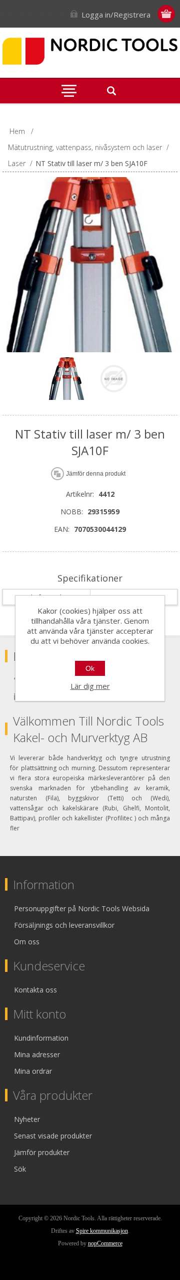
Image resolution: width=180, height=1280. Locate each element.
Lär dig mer (90, 686)
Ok (90, 668)
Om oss (27, 941)
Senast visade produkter (53, 1136)
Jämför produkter (42, 1152)
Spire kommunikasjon (102, 1230)
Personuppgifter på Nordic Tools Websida (82, 908)
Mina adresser (37, 1054)
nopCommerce (105, 1243)
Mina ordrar (33, 1071)
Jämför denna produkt (96, 473)
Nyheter (27, 1119)
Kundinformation (41, 1038)
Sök (20, 1169)
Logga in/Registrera (116, 15)
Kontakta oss (35, 989)
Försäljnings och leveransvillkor (64, 925)
